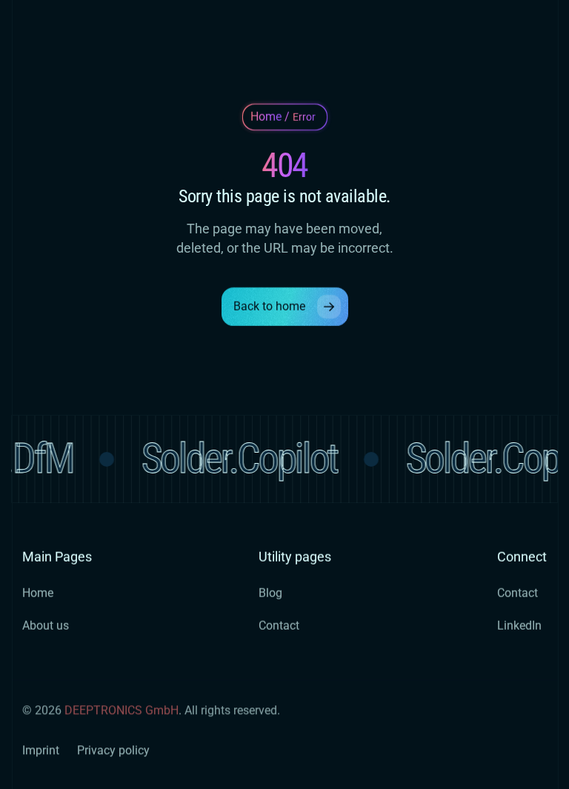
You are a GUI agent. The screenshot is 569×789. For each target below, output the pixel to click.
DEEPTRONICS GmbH (121, 710)
